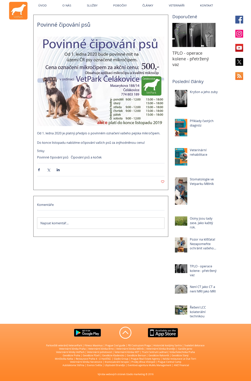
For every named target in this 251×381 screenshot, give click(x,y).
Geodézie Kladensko (113, 355)
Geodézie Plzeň (91, 355)
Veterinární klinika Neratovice (86, 361)
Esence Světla (94, 365)
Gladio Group (121, 358)
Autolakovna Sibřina (73, 365)
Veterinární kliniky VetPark (70, 352)
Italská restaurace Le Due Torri (179, 358)
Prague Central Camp (169, 361)
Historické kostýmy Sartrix (167, 345)
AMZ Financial (181, 365)
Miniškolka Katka (64, 358)
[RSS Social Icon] (239, 76)
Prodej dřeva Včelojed (143, 361)
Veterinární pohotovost (99, 352)
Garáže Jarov (185, 348)
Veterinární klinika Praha (72, 348)
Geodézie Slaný (180, 355)
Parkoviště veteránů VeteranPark (64, 345)
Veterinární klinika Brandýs (161, 348)
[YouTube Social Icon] (239, 48)
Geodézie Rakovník (159, 355)
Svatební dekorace (194, 345)
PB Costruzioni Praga (139, 345)
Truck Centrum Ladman (154, 352)
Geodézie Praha (71, 355)
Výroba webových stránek (112, 374)
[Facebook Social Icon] (239, 20)
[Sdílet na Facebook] (39, 170)
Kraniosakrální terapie (117, 361)
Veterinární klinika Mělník (130, 348)
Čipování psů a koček (86, 157)
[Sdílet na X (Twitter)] (48, 170)
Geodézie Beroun (136, 355)
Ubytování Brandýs (115, 365)
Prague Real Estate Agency (145, 358)
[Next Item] (209, 35)
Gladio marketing (135, 374)
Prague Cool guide (115, 345)
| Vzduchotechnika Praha (181, 352)
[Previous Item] (178, 35)
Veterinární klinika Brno (101, 348)
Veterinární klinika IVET (127, 352)
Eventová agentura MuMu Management (149, 365)
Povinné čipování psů (52, 157)
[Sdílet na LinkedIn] (58, 170)
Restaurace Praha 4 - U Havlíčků (93, 358)
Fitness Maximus (94, 345)
